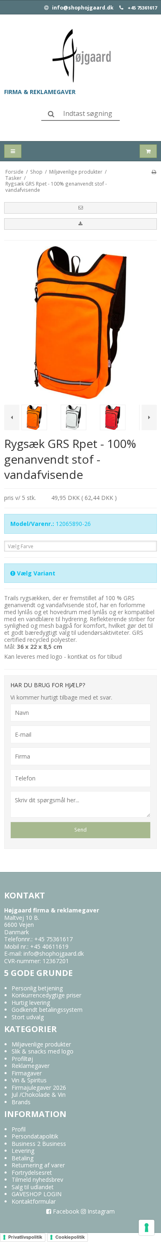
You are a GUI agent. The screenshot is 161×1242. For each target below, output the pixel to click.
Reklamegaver (31, 1066)
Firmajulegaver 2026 (39, 1087)
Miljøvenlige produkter (41, 1044)
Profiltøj (22, 1059)
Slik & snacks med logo (42, 1051)
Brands (21, 1102)
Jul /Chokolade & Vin (39, 1094)
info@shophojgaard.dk (82, 8)
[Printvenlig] (154, 171)
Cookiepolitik (70, 1237)
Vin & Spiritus (29, 1080)
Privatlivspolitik (25, 1237)
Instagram (100, 1211)
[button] (80, 208)
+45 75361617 (142, 8)
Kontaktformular (34, 1201)
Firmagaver (27, 1073)
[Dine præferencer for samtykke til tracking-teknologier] (146, 1227)
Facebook (65, 1211)
